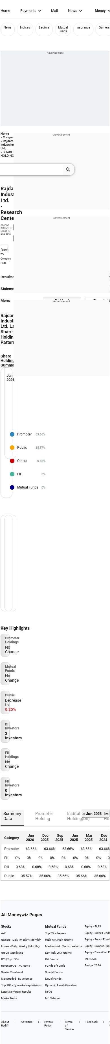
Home (5, 10)
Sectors (44, 27)
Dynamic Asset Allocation (61, 985)
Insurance (83, 27)
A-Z (3, 933)
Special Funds (54, 972)
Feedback (91, 1022)
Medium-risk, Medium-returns (63, 946)
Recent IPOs (8, 965)
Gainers (104, 27)
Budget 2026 (93, 965)
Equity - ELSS (93, 926)
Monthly (35, 939)
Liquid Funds (53, 978)
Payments (28, 10)
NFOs (48, 991)
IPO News (24, 965)
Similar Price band (12, 972)
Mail (54, 10)
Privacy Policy (48, 1023)
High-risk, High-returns (59, 939)
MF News (90, 959)
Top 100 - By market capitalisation (21, 985)
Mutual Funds (63, 29)
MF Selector (52, 998)
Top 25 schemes (55, 933)
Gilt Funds (51, 959)
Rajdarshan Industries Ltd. (10, 144)
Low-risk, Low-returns (58, 952)
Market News (9, 998)
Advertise (26, 1022)
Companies (11, 137)
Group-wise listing (12, 952)
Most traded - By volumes (16, 978)
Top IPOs (13, 959)
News (72, 10)
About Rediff (5, 1023)
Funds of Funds (55, 965)
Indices (25, 27)
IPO (3, 959)
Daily (15, 939)
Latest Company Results (16, 991)
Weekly (24, 939)
